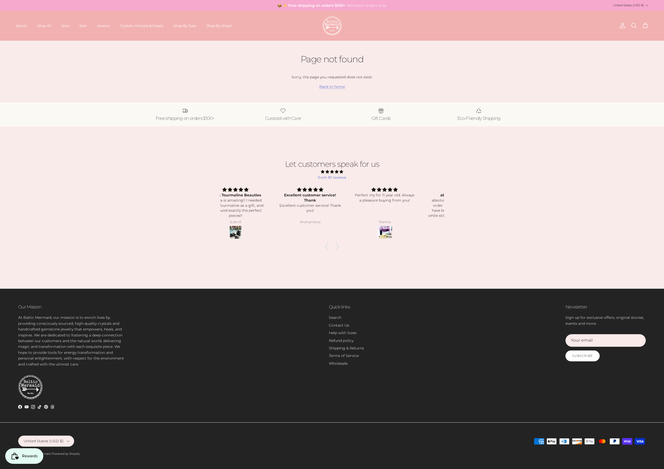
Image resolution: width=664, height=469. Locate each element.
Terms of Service (344, 355)
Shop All (44, 26)
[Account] (621, 26)
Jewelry (103, 26)
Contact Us (339, 325)
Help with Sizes (342, 332)
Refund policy (341, 340)
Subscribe (582, 356)
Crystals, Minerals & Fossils (141, 26)
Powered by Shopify (66, 454)
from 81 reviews (332, 177)
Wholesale (338, 363)
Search (21, 26)
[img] (332, 172)
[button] (328, 246)
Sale (83, 26)
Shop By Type (185, 26)
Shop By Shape (219, 26)
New (65, 26)
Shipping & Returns (346, 348)
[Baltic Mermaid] (332, 26)
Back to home (332, 86)
